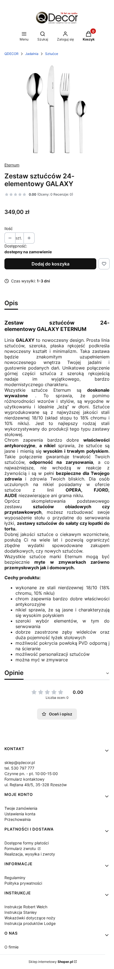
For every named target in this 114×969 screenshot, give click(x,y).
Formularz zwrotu (20, 848)
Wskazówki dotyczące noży (29, 917)
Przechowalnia (17, 819)
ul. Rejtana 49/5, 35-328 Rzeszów (35, 784)
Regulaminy (14, 877)
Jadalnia (31, 54)
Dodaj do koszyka (50, 264)
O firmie (11, 947)
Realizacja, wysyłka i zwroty (29, 854)
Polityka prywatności (23, 883)
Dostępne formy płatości (26, 843)
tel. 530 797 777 (19, 768)
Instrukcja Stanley (20, 912)
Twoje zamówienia (20, 808)
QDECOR (11, 54)
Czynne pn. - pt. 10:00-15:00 (31, 773)
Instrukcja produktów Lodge (30, 923)
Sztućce (51, 54)
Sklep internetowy (50, 962)
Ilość (8, 228)
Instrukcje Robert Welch (25, 906)
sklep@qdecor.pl (19, 762)
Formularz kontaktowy (24, 779)
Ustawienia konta (19, 813)
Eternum (11, 165)
